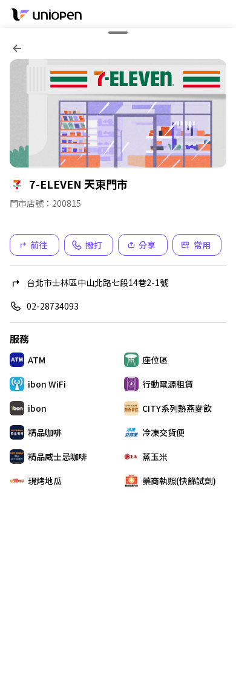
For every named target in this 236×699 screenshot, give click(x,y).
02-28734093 (53, 306)
